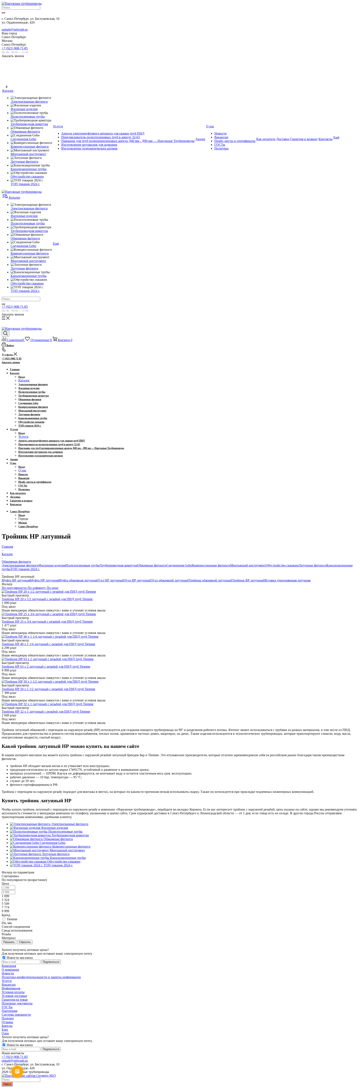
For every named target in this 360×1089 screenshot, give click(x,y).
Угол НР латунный (110, 580)
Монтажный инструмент (248, 565)
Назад (21, 376)
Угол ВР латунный (137, 580)
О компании (10, 969)
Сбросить (25, 942)
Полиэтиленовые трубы (83, 565)
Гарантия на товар (15, 999)
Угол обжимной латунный (170, 580)
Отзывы (7, 1022)
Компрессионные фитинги (211, 565)
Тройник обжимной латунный (210, 580)
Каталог (24, 380)
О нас (22, 470)
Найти (7, 1084)
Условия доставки (14, 996)
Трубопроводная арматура (118, 565)
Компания (9, 966)
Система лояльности (16, 1014)
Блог (5, 1029)
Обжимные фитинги (151, 565)
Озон (5, 1033)
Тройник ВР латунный (248, 580)
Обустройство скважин (282, 565)
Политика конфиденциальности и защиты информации (41, 977)
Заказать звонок (11, 362)
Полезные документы (17, 1003)
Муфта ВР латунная (16, 580)
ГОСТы (7, 1007)
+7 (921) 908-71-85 (15, 48)
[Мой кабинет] (4, 73)
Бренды (7, 1026)
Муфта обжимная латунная (78, 580)
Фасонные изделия (52, 565)
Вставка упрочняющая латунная (287, 580)
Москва (22, 522)
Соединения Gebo (179, 565)
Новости (8, 973)
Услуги (23, 436)
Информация (11, 988)
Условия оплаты (13, 992)
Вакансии (9, 984)
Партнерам (9, 1011)
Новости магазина (19, 957)
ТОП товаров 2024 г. (25, 569)
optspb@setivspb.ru (15, 29)
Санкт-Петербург (28, 526)
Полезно (8, 1018)
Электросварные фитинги (20, 565)
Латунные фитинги (312, 565)
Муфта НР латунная (44, 580)
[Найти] (3, 12)
